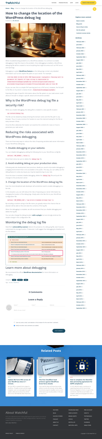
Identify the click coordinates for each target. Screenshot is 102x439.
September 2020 (80, 124)
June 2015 (79, 225)
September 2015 (80, 216)
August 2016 (79, 195)
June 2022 (79, 66)
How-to (86, 413)
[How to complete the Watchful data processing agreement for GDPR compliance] (82, 365)
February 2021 (80, 109)
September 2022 (80, 57)
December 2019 (80, 152)
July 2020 (78, 130)
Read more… (28, 393)
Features (54, 2)
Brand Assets (73, 416)
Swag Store (87, 425)
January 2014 (79, 268)
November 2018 (80, 173)
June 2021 (79, 96)
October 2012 (80, 305)
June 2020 (79, 133)
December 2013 (80, 271)
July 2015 (78, 222)
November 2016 (80, 188)
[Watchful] (12, 3)
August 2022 (79, 60)
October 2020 (80, 121)
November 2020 (80, 118)
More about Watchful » (11, 423)
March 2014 (79, 262)
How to (20, 279)
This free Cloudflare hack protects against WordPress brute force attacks (49, 382)
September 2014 (80, 247)
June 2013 (79, 290)
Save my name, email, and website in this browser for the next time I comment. (37, 322)
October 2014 (80, 244)
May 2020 (79, 136)
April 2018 (79, 179)
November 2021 (80, 81)
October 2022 (80, 54)
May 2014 (79, 256)
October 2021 (80, 84)
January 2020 (79, 149)
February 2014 (80, 265)
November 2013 (80, 274)
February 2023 (80, 48)
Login (76, 2)
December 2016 (80, 185)
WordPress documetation (33, 272)
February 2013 (80, 302)
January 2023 (79, 51)
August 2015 (79, 219)
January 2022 (79, 78)
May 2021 (79, 100)
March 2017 (79, 182)
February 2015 (80, 234)
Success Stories (58, 416)
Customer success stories (83, 33)
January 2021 (79, 112)
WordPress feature (26, 71)
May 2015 (79, 228)
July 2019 (78, 164)
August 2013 (79, 283)
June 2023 (79, 44)
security (11, 282)
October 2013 (80, 277)
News (26, 279)
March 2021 (79, 106)
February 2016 (80, 204)
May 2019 (79, 170)
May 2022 (79, 69)
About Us (55, 422)
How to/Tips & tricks (82, 27)
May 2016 (79, 198)
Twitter (86, 419)
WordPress (16, 282)
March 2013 (79, 299)
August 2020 (79, 127)
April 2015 (79, 231)
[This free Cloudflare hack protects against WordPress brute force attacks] (51, 365)
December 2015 (80, 207)
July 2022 (78, 63)
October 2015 (80, 213)
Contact (55, 425)
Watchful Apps (73, 425)
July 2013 (78, 286)
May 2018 (79, 176)
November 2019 (80, 155)
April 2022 (79, 72)
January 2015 (79, 237)
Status (71, 419)
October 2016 (80, 192)
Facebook (87, 422)
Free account (88, 410)
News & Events (73, 413)
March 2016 (79, 201)
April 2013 (79, 296)
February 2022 (80, 75)
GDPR (71, 2)
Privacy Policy (9, 433)
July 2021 (78, 93)
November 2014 (80, 240)
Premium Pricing (63, 2)
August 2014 (79, 250)
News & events (80, 21)
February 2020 (80, 146)
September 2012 (80, 308)
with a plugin (37, 215)
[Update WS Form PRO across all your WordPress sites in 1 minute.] (20, 365)
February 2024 (80, 41)
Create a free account (88, 2)
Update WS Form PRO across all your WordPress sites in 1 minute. (19, 382)
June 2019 (79, 167)
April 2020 (79, 139)
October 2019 (80, 158)
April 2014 (79, 259)
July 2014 (78, 253)
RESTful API (72, 422)
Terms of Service (20, 433)
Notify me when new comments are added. (27, 325)
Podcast (55, 419)
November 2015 (80, 210)
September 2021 (80, 87)
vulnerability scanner (20, 227)
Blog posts (79, 24)
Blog (14, 279)
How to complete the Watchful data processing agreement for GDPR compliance (81, 382)
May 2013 (79, 293)
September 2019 (80, 161)
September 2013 (80, 280)
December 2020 (80, 115)
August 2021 (79, 90)
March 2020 (79, 142)
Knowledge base (73, 410)
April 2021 (79, 103)
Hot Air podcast (80, 30)
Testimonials (88, 416)
